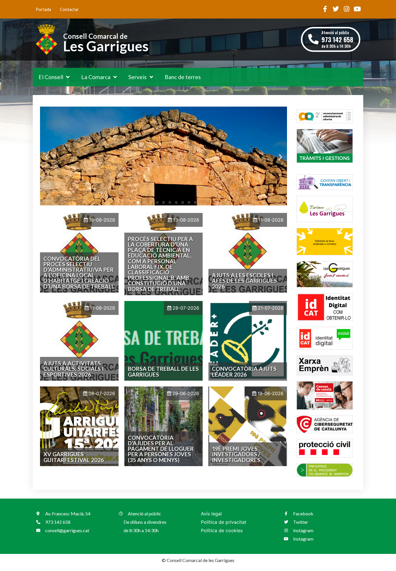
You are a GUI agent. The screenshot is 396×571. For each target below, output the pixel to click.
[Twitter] (336, 9)
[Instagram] (346, 9)
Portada (43, 9)
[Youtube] (357, 9)
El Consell (51, 77)
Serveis (137, 77)
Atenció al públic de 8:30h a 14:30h (337, 39)
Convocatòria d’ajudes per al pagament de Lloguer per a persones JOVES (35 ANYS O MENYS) (161, 448)
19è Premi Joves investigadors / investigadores (236, 454)
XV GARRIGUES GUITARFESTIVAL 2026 (73, 457)
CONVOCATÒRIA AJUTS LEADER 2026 (244, 371)
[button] (46, 156)
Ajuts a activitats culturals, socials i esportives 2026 (73, 368)
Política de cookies (222, 530)
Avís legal (211, 514)
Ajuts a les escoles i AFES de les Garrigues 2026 (244, 280)
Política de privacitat (223, 522)
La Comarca (95, 77)
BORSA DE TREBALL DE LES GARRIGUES (163, 371)
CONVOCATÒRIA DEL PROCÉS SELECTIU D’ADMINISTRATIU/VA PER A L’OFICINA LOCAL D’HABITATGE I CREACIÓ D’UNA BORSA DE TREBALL (79, 272)
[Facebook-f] (325, 9)
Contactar (69, 9)
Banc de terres (183, 77)
